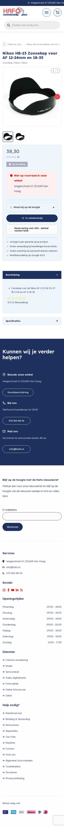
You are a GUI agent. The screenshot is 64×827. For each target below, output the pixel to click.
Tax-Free (11, 736)
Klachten (10, 742)
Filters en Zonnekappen (15, 44)
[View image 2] (20, 136)
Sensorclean (12, 671)
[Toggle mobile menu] (46, 12)
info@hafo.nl (16, 449)
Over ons (11, 754)
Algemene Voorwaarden (19, 760)
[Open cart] (57, 12)
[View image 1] (7, 136)
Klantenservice (14, 713)
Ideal (9, 695)
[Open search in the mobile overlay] (32, 24)
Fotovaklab (12, 683)
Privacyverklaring (15, 778)
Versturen (12, 526)
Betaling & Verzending (18, 719)
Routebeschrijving (18, 392)
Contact (10, 748)
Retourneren (12, 724)
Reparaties (12, 730)
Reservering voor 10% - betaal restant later (31, 229)
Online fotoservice (16, 689)
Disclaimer (11, 772)
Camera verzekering (17, 659)
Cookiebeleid (13, 766)
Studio (9, 665)
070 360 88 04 (16, 420)
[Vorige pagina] (4, 44)
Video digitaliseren (16, 677)
